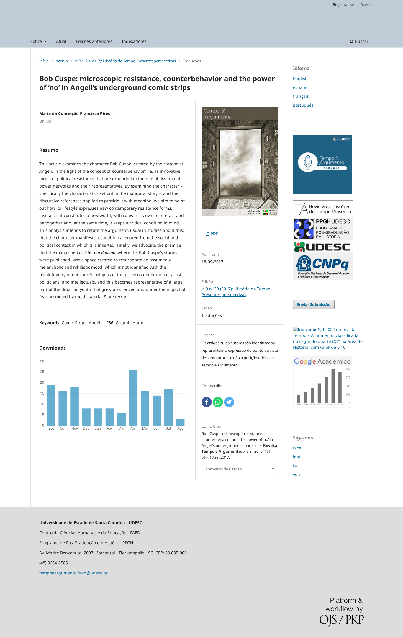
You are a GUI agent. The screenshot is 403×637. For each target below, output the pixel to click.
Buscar (361, 41)
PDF (214, 233)
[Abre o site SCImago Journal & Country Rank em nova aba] (328, 347)
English (300, 78)
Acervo (62, 60)
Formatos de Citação (224, 469)
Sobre (36, 41)
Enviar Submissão (313, 304)
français (301, 96)
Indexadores (134, 41)
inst (296, 457)
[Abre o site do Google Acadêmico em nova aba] (322, 406)
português (303, 105)
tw (295, 465)
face (297, 448)
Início (44, 60)
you (296, 474)
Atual (61, 41)
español (301, 87)
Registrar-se (343, 4)
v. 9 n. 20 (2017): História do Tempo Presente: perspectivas (125, 60)
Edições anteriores (94, 41)
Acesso (367, 4)
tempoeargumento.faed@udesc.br (73, 573)
